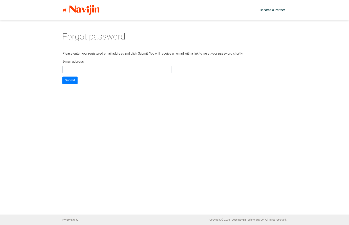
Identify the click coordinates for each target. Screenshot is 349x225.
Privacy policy (70, 219)
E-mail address (73, 61)
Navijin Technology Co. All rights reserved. (262, 219)
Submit (70, 80)
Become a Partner (272, 10)
